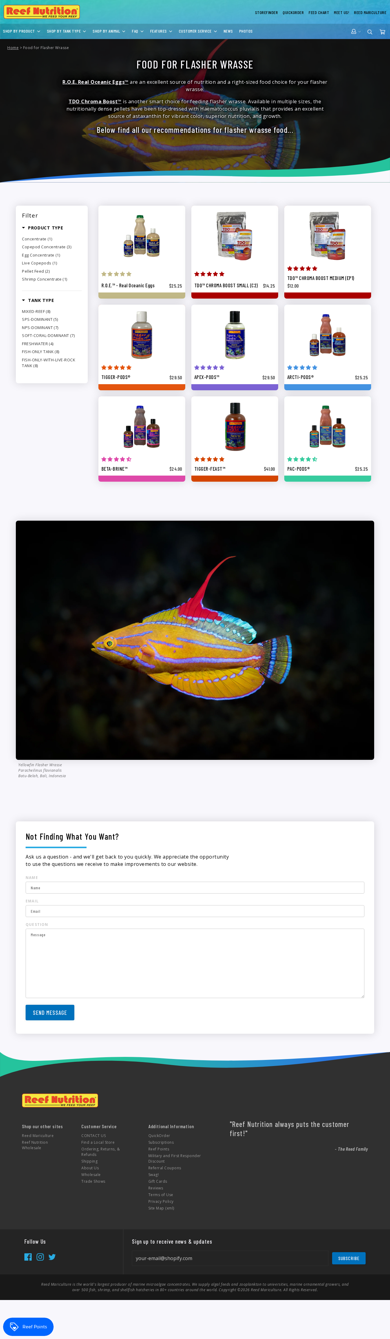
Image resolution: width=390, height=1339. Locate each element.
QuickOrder (159, 1135)
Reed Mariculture (38, 1135)
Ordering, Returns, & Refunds (100, 1151)
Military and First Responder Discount (174, 1158)
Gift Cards (157, 1181)
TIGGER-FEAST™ (209, 469)
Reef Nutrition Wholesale (35, 1145)
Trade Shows (93, 1181)
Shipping (89, 1161)
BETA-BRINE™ (114, 469)
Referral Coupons (164, 1168)
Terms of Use (160, 1194)
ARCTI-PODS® (300, 377)
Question (37, 924)
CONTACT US (93, 1135)
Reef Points (158, 1149)
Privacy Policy (161, 1201)
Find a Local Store (98, 1142)
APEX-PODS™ (206, 377)
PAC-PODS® (298, 469)
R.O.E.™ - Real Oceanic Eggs (128, 285)
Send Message (50, 1012)
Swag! (153, 1174)
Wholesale (91, 1174)
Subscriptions (161, 1142)
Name (32, 877)
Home (13, 47)
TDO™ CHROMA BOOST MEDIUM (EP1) (320, 278)
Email (32, 901)
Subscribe (349, 1258)
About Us (90, 1168)
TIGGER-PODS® (116, 377)
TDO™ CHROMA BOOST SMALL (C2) (226, 285)
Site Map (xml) (161, 1208)
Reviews (155, 1188)
